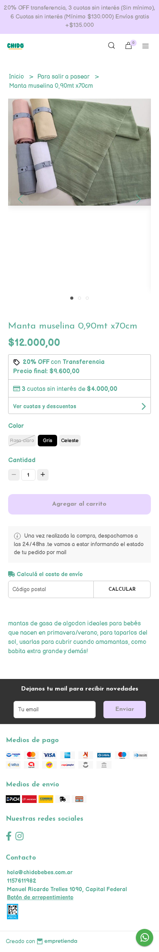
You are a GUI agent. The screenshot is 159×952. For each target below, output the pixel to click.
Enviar (124, 709)
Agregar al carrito (79, 504)
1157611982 (21, 881)
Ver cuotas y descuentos (44, 406)
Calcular (122, 589)
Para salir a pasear (64, 76)
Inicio (17, 76)
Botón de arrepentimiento (40, 897)
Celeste (70, 440)
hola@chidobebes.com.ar (40, 872)
